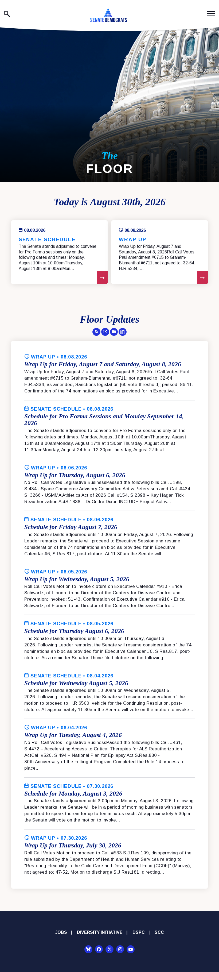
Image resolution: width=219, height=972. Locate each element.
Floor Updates (109, 319)
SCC (159, 932)
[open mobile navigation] (211, 14)
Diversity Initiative (100, 932)
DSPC (138, 932)
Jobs (61, 932)
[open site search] (7, 14)
